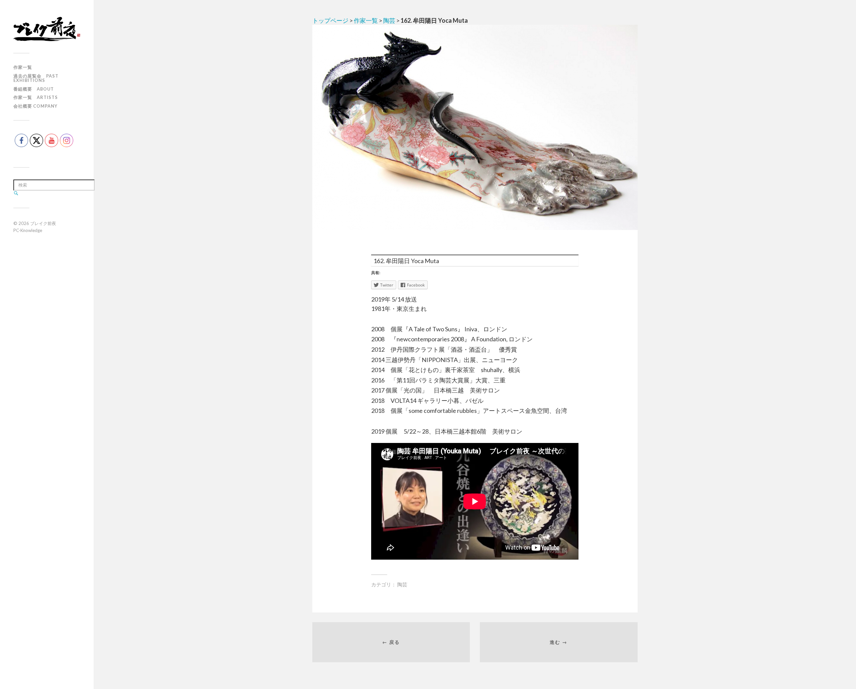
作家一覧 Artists (35, 97)
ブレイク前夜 (43, 223)
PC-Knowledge (27, 230)
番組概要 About (33, 89)
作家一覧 (22, 67)
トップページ (330, 20)
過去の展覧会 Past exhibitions (36, 78)
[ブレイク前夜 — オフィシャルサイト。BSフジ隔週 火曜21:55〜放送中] (46, 29)
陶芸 (389, 20)
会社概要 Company (35, 106)
